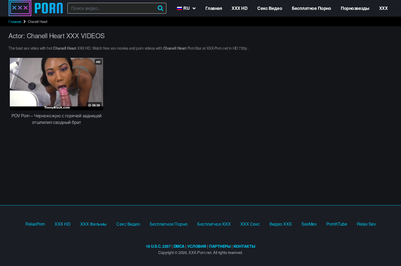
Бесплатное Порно (311, 8)
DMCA (178, 246)
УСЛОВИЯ (196, 246)
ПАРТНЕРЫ (220, 246)
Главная (213, 8)
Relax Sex (366, 224)
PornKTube (336, 224)
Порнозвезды (355, 8)
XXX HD (239, 8)
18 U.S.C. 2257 (158, 246)
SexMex (308, 224)
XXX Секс (250, 224)
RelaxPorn (35, 224)
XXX (383, 8)
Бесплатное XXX (214, 224)
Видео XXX (281, 224)
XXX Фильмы (93, 224)
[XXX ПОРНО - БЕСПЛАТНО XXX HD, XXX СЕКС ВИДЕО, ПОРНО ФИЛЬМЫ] (35, 8)
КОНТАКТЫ (244, 246)
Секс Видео (269, 8)
